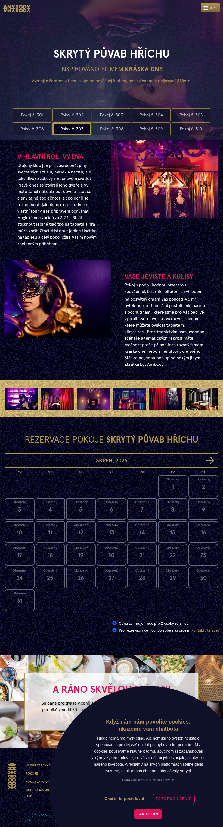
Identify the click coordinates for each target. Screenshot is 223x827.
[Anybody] (16, 8)
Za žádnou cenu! (174, 799)
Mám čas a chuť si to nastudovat (148, 780)
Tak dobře (148, 814)
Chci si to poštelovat (124, 799)
